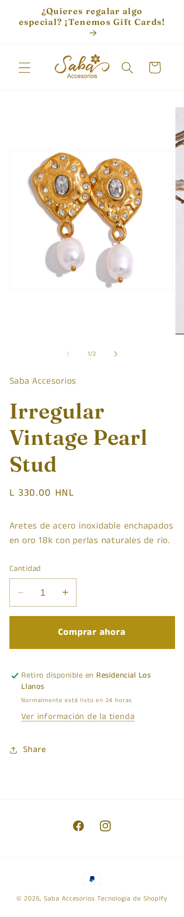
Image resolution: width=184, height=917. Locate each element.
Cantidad (25, 568)
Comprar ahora (91, 632)
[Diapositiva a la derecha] (116, 354)
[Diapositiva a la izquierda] (68, 354)
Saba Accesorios (69, 898)
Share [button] (34, 749)
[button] (24, 67)
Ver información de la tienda (77, 717)
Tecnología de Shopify (132, 898)
